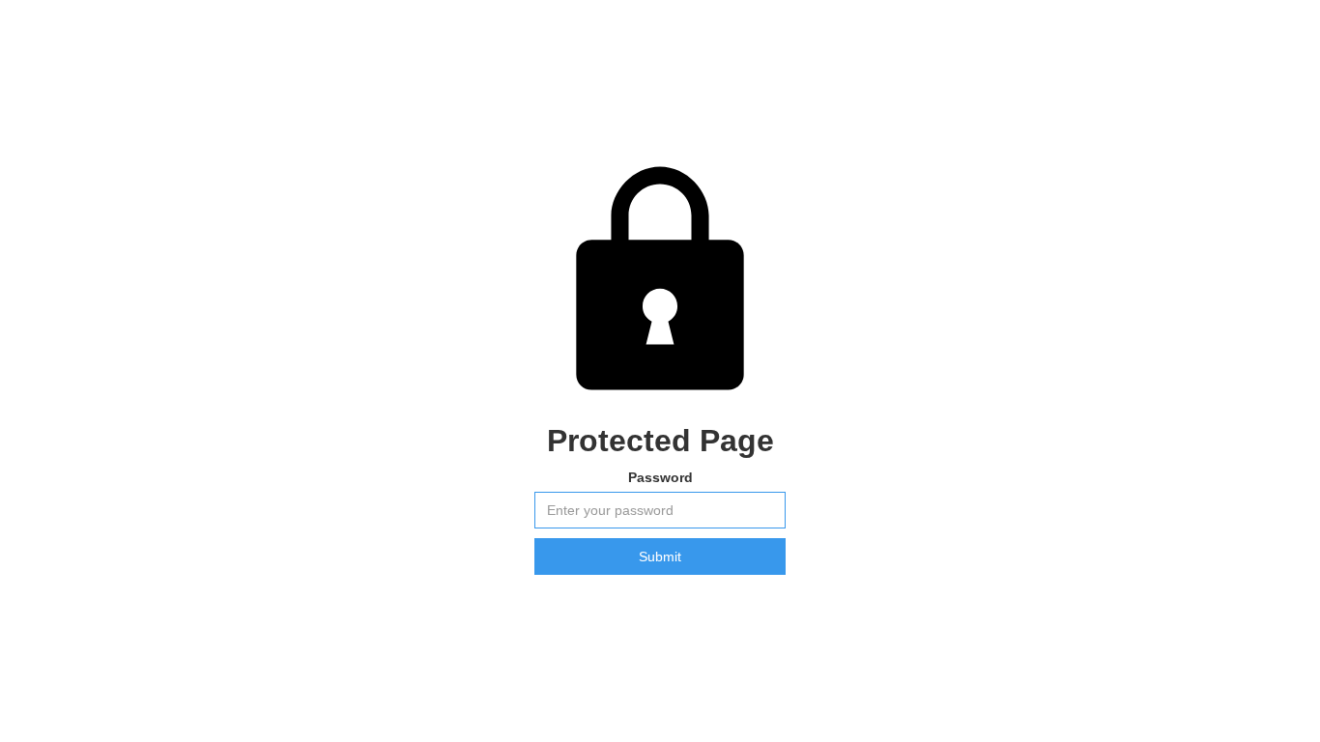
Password (660, 477)
